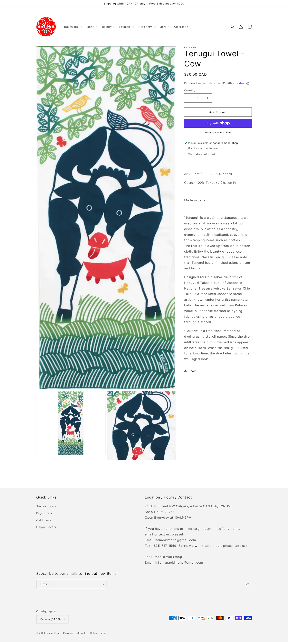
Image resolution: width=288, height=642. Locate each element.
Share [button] (193, 371)
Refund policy (98, 633)
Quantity (189, 90)
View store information (203, 154)
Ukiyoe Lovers (46, 527)
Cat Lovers (43, 520)
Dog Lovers (44, 513)
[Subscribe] (102, 584)
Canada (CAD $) (50, 619)
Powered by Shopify (75, 633)
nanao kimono (54, 633)
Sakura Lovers (46, 506)
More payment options (218, 132)
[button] (72, 27)
